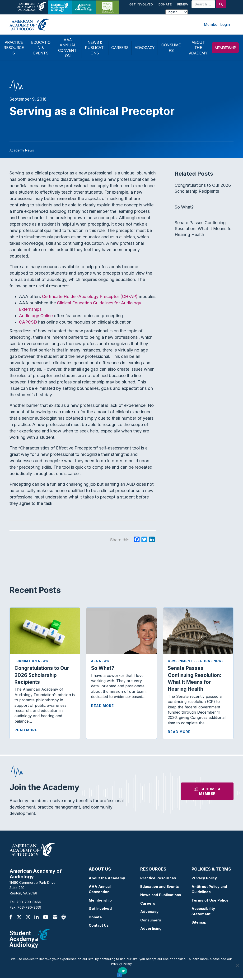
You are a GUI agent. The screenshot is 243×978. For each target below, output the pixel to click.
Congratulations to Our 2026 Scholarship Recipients (41, 675)
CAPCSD (28, 322)
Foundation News (31, 661)
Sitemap (199, 922)
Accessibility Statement (203, 911)
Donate (165, 4)
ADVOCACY (145, 47)
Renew (182, 4)
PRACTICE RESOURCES (14, 47)
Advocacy (149, 911)
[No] (237, 965)
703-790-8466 (28, 902)
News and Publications (160, 895)
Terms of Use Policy (210, 900)
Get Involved (141, 4)
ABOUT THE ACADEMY (198, 47)
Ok (123, 971)
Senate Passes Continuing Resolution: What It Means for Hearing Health (204, 228)
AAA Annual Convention (100, 889)
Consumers (150, 920)
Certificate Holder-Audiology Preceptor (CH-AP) (90, 296)
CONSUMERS (171, 48)
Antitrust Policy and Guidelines (209, 889)
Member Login (217, 24)
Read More (25, 730)
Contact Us (99, 925)
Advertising (151, 928)
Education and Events (159, 886)
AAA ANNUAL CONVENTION (68, 47)
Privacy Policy (204, 878)
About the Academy (107, 878)
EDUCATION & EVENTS (40, 47)
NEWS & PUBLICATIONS (95, 47)
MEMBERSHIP (225, 47)
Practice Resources (158, 878)
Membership (100, 900)
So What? (184, 206)
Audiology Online (36, 315)
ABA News (100, 661)
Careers (147, 903)
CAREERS (120, 47)
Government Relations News (196, 661)
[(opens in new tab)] (29, 938)
